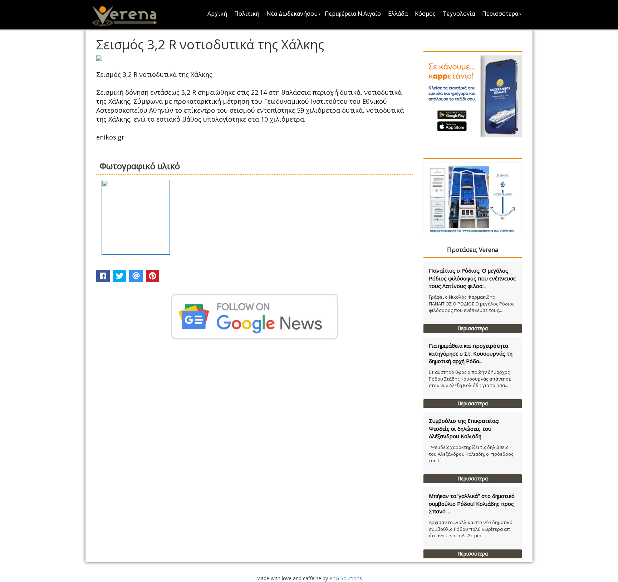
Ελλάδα (398, 14)
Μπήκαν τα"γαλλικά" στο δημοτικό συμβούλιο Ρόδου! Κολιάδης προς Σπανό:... (472, 503)
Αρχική (217, 14)
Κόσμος (425, 14)
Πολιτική (246, 14)
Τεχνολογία (459, 14)
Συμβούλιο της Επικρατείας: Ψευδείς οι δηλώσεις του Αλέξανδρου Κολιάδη (464, 428)
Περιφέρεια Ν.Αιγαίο (353, 14)
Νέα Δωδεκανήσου (292, 14)
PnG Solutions (345, 578)
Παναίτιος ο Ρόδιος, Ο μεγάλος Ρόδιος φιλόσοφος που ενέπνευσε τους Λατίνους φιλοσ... (472, 278)
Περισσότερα (500, 14)
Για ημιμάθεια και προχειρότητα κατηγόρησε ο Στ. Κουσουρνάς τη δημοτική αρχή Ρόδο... (470, 353)
